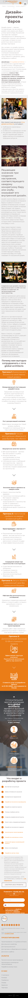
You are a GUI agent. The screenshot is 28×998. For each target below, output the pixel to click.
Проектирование (10, 6)
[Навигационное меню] (25, 4)
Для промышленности (8, 946)
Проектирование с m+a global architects (13, 941)
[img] (20, 3)
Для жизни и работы (7, 951)
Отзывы (3, 982)
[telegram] (9, 925)
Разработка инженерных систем (14, 837)
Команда (4, 977)
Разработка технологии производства (15, 802)
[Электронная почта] (7, 925)
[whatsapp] (5, 925)
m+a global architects (13, 123)
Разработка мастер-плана (12, 853)
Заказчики (4, 985)
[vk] (12, 925)
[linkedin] (16, 925)
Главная (4, 6)
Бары (14, 7)
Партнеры (4, 987)
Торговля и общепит (20, 6)
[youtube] (14, 925)
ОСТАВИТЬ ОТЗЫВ (9, 933)
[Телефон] (2, 925)
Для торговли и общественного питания (13, 949)
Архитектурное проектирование (14, 832)
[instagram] (19, 925)
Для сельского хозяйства (9, 944)
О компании (5, 975)
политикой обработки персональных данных (15, 912)
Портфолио (5, 980)
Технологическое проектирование (12, 960)
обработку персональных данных (13, 909)
